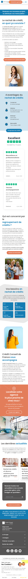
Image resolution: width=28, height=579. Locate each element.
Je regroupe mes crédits (14, 130)
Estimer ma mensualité (15, 252)
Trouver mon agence (14, 412)
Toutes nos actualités (14, 505)
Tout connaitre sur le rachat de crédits (14, 59)
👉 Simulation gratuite (15, 2)
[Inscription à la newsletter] (22, 497)
